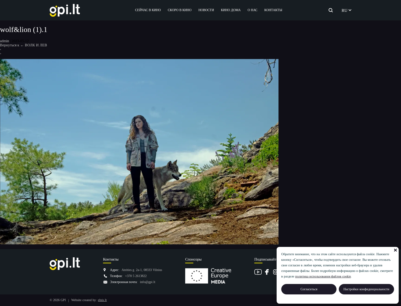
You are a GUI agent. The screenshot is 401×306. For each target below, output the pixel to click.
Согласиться (309, 289)
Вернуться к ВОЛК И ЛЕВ (23, 45)
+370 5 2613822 (136, 276)
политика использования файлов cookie (323, 276)
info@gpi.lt (147, 282)
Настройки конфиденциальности (366, 289)
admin (4, 41)
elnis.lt (102, 300)
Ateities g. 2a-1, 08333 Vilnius (142, 270)
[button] (395, 250)
